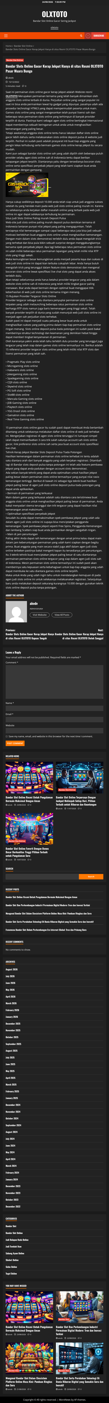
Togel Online (11, 1273)
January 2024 (12, 1179)
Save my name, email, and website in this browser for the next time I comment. (51, 736)
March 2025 (11, 1084)
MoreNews (65, 1399)
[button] (6, 36)
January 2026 (12, 1016)
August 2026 (12, 969)
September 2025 (13, 1044)
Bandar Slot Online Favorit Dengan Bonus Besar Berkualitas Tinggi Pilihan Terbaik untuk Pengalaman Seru (27, 852)
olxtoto (54, 27)
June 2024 (10, 1145)
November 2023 (13, 1193)
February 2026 (12, 1010)
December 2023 (13, 1186)
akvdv (11, 77)
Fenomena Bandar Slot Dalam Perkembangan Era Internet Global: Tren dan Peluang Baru (46, 929)
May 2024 (10, 1152)
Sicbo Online (11, 1267)
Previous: (30, 634)
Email (9, 714)
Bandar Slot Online (15, 60)
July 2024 (10, 1138)
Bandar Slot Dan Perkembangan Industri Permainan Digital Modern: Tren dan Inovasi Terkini (48, 905)
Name (10, 703)
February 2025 (12, 1091)
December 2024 (13, 1105)
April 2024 (10, 1159)
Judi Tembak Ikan (13, 1246)
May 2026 (10, 989)
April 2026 (10, 996)
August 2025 (11, 1050)
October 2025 (12, 1037)
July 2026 (10, 976)
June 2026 (10, 983)
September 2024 (13, 1125)
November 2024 (13, 1111)
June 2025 (10, 1064)
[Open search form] (81, 35)
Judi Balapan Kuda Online (17, 1239)
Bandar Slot (11, 1226)
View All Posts (62, 614)
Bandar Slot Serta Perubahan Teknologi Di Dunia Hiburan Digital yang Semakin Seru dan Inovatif (50, 921)
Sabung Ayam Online (15, 1253)
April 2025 (10, 1078)
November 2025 (13, 1030)
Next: (79, 634)
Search (9, 868)
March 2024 (11, 1165)
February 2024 (12, 1172)
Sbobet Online (12, 1260)
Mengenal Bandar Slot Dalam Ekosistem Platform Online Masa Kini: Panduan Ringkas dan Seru (49, 913)
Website (10, 725)
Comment (12, 662)
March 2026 (11, 1003)
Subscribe (99, 35)
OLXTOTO (54, 14)
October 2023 (12, 1199)
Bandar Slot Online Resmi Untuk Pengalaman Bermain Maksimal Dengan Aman (29, 799)
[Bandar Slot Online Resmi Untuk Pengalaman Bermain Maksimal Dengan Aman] (29, 777)
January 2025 (12, 1098)
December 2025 (13, 1023)
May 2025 (10, 1071)
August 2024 (11, 1132)
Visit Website (40, 614)
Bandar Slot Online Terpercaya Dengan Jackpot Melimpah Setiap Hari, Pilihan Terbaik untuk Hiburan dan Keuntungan (76, 800)
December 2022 (13, 1206)
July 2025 (10, 1057)
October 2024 (12, 1118)
